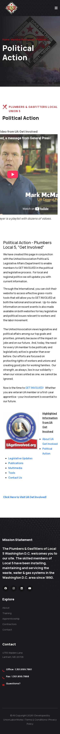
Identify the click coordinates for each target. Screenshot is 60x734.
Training (7, 613)
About (5, 607)
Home (6, 39)
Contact (7, 629)
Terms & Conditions (36, 719)
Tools (11, 473)
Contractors (9, 624)
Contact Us (15, 477)
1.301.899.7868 (20, 676)
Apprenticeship (11, 618)
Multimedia (15, 468)
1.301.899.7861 (23, 669)
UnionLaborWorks (13, 719)
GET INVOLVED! (34, 388)
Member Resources (23, 39)
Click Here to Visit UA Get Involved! (25, 497)
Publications (15, 463)
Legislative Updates (20, 458)
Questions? (13, 683)
